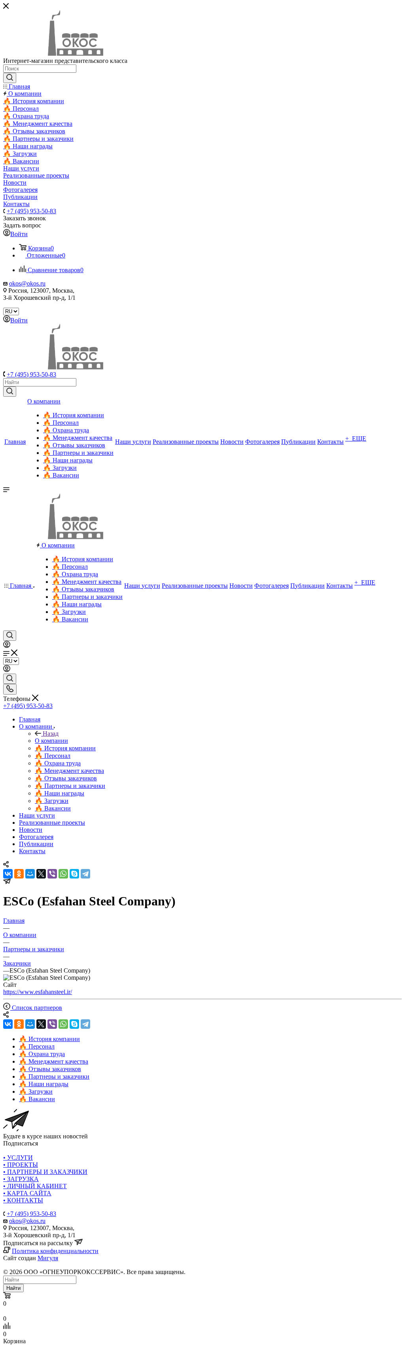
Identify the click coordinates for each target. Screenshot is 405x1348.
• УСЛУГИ (18, 1157)
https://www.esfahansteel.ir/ (37, 991)
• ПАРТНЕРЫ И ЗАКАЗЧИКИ (45, 1171)
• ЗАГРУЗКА (21, 1179)
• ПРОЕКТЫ (20, 1164)
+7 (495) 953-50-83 (31, 211)
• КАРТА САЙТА (27, 1193)
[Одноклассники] (19, 873)
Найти (13, 1288)
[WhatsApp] (63, 873)
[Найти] (9, 391)
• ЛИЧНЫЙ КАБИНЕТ (35, 1186)
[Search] (9, 78)
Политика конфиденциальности (55, 1251)
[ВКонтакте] (8, 873)
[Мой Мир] (30, 873)
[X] (41, 873)
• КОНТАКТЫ (23, 1200)
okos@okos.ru (27, 283)
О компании (51, 740)
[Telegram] (85, 873)
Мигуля (48, 1258)
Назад (51, 733)
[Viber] (52, 873)
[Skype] (74, 873)
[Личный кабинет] (6, 645)
